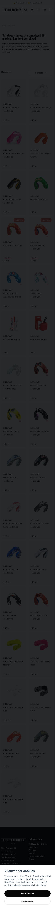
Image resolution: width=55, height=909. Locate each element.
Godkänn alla (27, 893)
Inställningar (27, 901)
